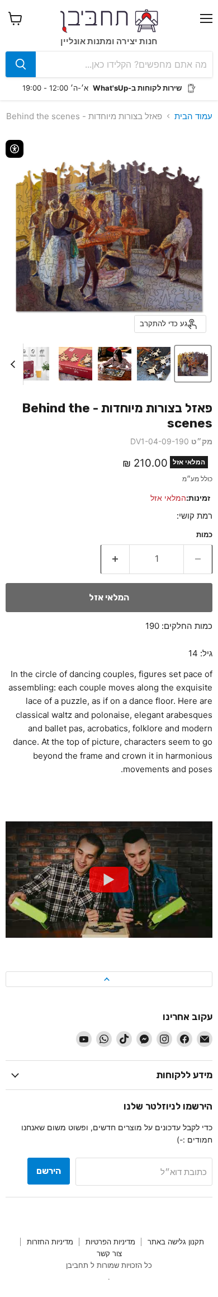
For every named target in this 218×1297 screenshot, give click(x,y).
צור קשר (109, 1253)
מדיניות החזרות (50, 1241)
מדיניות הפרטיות (110, 1241)
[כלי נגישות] (14, 149)
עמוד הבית (193, 116)
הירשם (48, 1171)
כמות (204, 534)
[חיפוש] (21, 64)
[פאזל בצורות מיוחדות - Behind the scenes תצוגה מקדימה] (193, 364)
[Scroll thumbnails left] (14, 364)
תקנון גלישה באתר (176, 1241)
